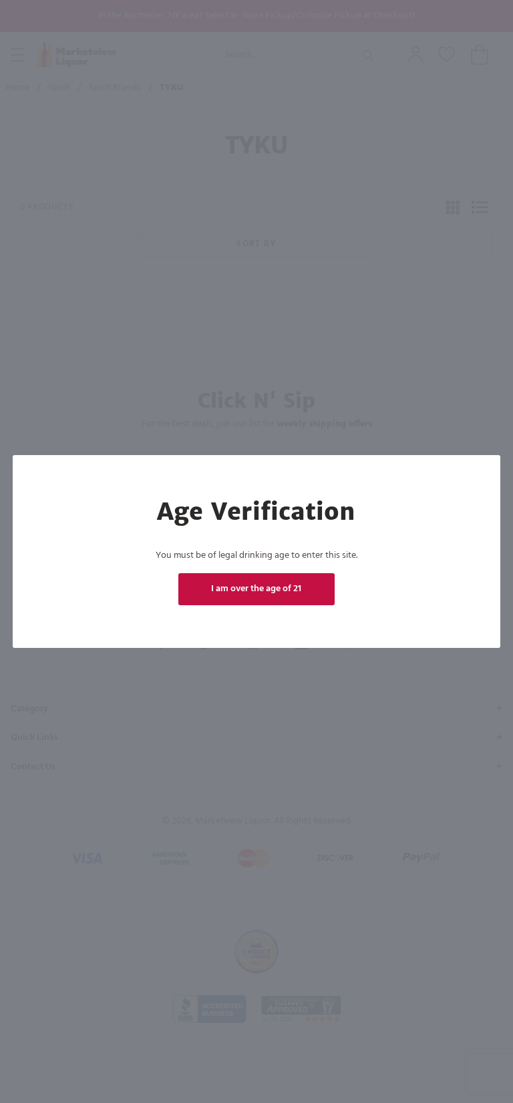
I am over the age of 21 (257, 589)
